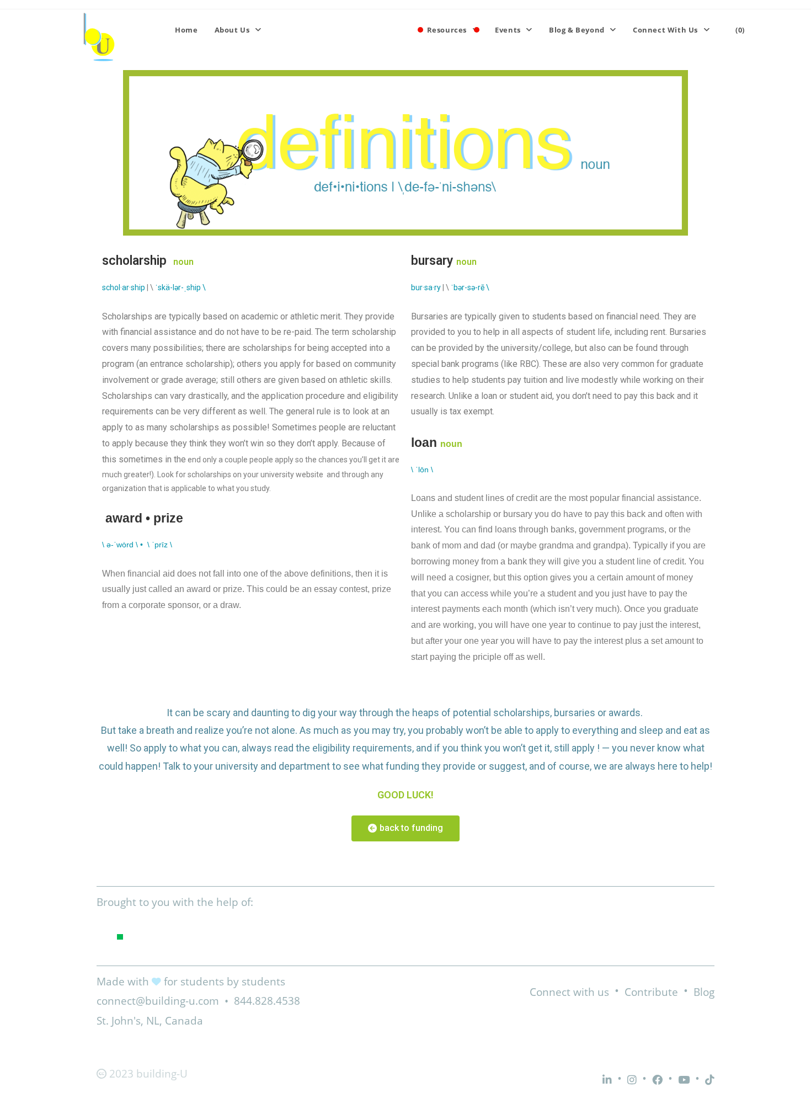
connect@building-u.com (158, 1001)
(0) (740, 30)
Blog (703, 992)
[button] (405, 828)
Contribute (651, 992)
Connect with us (569, 992)
